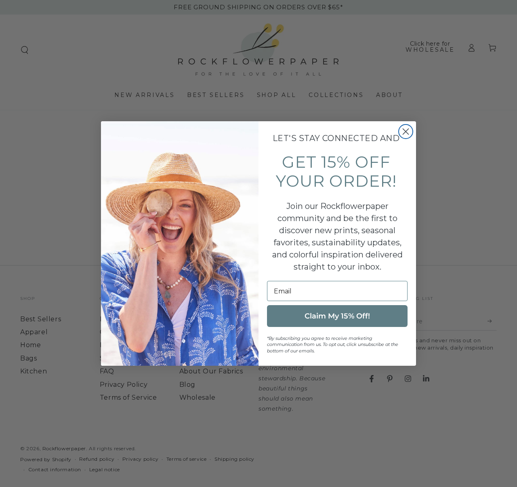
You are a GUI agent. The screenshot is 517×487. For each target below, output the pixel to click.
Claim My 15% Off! (337, 316)
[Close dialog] (406, 131)
